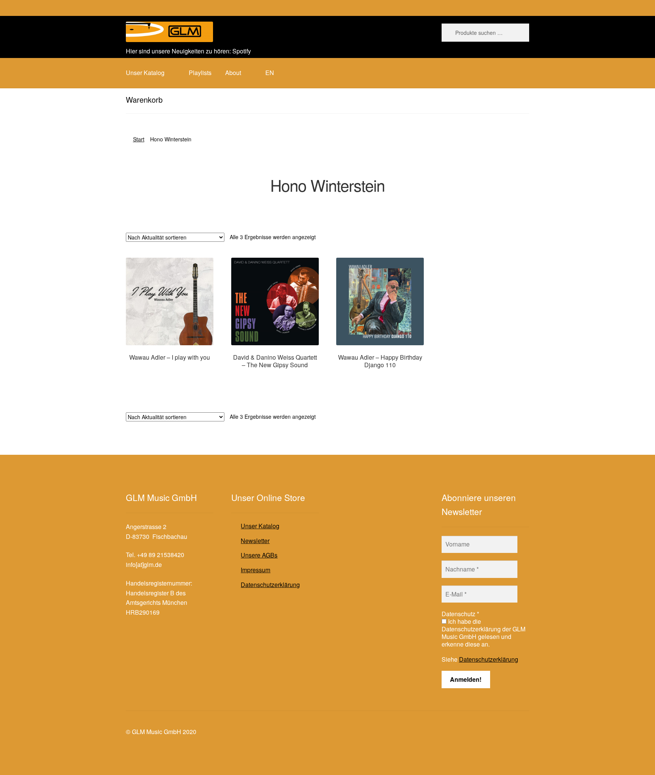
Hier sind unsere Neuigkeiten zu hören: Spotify (188, 51)
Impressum (255, 569)
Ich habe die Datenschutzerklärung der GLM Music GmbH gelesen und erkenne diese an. (483, 633)
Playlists (200, 72)
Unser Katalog (260, 525)
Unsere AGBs (259, 555)
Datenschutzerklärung (270, 584)
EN (269, 72)
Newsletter (255, 540)
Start (138, 139)
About (233, 72)
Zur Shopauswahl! (169, 372)
